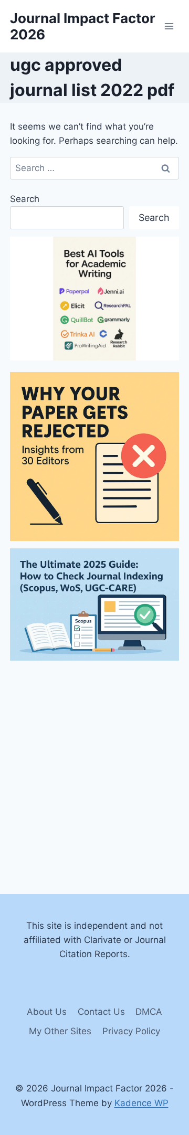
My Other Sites (60, 1031)
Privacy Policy (131, 1031)
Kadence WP (141, 1103)
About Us (47, 1011)
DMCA (148, 1011)
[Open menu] (169, 26)
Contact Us (101, 1011)
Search (24, 199)
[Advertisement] (94, 763)
